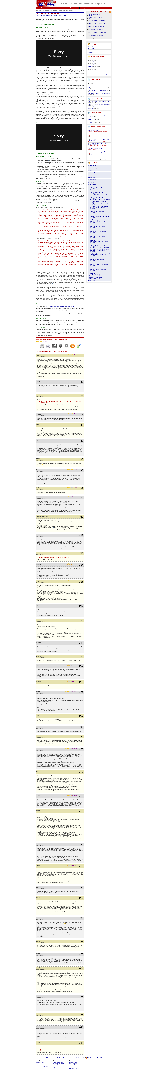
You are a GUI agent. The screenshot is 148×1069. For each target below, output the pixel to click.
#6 (82, 441)
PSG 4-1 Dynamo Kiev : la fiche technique (98, 34)
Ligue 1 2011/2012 (54, 10)
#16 (81, 606)
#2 (82, 381)
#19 (81, 656)
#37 (81, 968)
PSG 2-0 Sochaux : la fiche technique (97, 23)
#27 (81, 772)
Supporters (90, 170)
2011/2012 (90, 46)
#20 (81, 665)
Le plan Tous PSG (56, 1067)
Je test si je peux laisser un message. (99, 136)
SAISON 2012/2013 (51, 8)
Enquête (57, 1068)
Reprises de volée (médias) (58, 1063)
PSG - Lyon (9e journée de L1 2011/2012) (99, 206)
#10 (81, 497)
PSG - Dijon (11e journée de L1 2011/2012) (99, 210)
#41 (81, 1043)
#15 (81, 581)
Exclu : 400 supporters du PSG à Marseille (98, 31)
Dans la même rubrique (98, 56)
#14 (81, 564)
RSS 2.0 (89, 1057)
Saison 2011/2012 (45, 10)
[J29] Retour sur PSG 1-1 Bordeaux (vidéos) (98, 87)
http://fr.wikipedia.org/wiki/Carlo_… (44, 527)
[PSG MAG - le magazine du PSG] (46, 3)
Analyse (75, 1062)
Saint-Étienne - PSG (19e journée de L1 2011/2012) (68, 10)
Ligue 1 (89, 50)
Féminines (74, 1067)
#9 (82, 488)
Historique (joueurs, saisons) (58, 1064)
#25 (81, 736)
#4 (82, 414)
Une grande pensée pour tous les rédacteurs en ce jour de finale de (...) (99, 130)
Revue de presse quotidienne (58, 1062)
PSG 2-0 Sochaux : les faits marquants (97, 21)
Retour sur (90, 52)
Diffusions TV (71, 1068)
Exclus (54, 1068)
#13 (81, 553)
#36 (81, 954)
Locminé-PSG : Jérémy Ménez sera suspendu (98, 104)
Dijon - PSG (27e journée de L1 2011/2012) (99, 247)
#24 (81, 727)
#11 (81, 516)
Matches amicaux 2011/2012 (95, 278)
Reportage (71, 1062)
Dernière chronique (93, 15)
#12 (81, 535)
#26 (81, 749)
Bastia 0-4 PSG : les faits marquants (96, 26)
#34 (81, 918)
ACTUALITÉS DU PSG (41, 8)
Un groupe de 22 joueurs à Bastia (96, 29)
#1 (82, 355)
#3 (82, 395)
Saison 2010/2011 (92, 182)
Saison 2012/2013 (92, 280)
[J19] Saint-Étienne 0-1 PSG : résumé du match (98, 62)
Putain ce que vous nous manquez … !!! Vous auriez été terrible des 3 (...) (98, 148)
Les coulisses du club (93, 168)
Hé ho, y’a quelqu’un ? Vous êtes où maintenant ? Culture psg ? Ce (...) (97, 133)
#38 (81, 996)
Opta (42, 178)
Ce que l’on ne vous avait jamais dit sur (97, 131)
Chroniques (71, 1063)
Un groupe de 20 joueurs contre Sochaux (98, 24)
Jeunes (70, 1067)
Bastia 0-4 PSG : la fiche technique (96, 28)
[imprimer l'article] (48, 347)
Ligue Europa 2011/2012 (94, 274)
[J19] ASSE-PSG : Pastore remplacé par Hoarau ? (99, 68)
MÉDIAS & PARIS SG (73, 8)
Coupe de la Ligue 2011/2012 (95, 277)
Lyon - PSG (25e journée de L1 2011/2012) (99, 244)
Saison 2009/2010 (92, 181)
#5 (82, 425)
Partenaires (72, 1057)
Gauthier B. (48, 17)
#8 (82, 470)
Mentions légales (58, 1057)
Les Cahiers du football (40, 1062)
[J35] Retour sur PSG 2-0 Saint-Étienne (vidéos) (99, 82)
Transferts (77, 1068)
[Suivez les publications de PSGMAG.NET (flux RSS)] (72, 347)
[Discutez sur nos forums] (78, 347)
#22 (81, 692)
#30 (81, 844)
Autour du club (91, 174)
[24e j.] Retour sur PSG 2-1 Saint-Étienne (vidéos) (99, 93)
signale (46, 160)
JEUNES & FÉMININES (96, 8)
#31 (81, 866)
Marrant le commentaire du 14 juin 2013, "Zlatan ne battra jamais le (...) (98, 151)
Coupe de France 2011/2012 (95, 275)
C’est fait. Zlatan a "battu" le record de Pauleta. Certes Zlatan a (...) (98, 144)
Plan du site (78, 1057)
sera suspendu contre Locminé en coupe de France (60, 306)
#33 (81, 898)
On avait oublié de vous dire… (95, 14)
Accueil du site (38, 10)
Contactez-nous (66, 1057)
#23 (81, 715)
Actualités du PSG (92, 165)
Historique (71, 1065)
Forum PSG (99, 1057)
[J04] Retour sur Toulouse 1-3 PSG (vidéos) (98, 85)
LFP (50, 331)
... (105, 38)
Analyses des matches (57, 1065)
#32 (81, 887)
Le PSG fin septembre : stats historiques (97, 20)
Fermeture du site (96, 17)
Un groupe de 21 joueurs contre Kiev (97, 35)
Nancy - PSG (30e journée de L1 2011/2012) (100, 253)
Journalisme (71, 1064)
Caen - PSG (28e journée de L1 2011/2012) (99, 249)
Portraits (75, 1063)
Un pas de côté (91, 175)
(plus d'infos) (93, 1057)
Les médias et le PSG (93, 167)
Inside (92, 149)
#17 (81, 620)
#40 (81, 1027)
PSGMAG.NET (105, 8)
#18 (81, 643)
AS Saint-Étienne (92, 48)
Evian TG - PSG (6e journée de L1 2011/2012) (100, 199)
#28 (81, 796)
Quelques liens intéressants (41, 1067)
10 (106, 159)
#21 (81, 682)
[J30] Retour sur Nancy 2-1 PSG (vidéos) (97, 90)
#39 (81, 1014)
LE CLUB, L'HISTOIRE (85, 8)
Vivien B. (52, 17)
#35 (81, 941)
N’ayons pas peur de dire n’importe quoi (97, 18)
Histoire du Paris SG (92, 172)
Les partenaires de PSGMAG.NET (42, 1066)
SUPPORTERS (61, 8)
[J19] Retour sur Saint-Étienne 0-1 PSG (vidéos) (99, 59)
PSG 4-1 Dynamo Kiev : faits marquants (97, 32)
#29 (81, 811)
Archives (83, 1057)
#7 (82, 459)
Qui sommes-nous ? (50, 1057)
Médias (75, 1064)
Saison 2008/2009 (92, 179)
